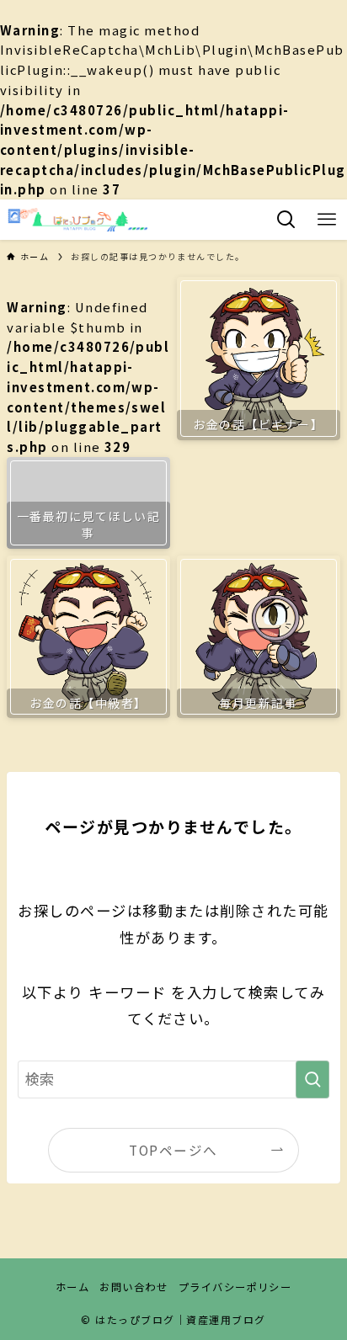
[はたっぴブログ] (77, 219)
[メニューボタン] (327, 219)
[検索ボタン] (286, 219)
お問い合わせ (133, 1287)
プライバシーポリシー (235, 1287)
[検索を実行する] (312, 1079)
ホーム (72, 1287)
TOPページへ (173, 1150)
